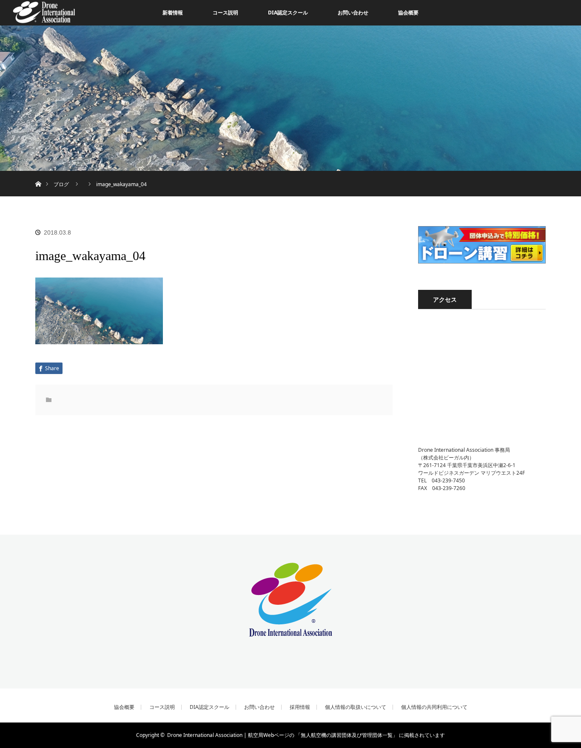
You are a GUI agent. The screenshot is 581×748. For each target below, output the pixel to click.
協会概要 (408, 12)
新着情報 (172, 12)
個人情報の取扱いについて (355, 707)
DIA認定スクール (288, 12)
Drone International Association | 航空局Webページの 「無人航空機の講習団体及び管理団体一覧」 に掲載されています (306, 735)
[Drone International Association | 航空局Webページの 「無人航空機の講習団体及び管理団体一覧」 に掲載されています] (290, 631)
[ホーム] (38, 174)
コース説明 (225, 12)
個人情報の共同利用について (434, 707)
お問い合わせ (353, 12)
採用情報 (300, 707)
